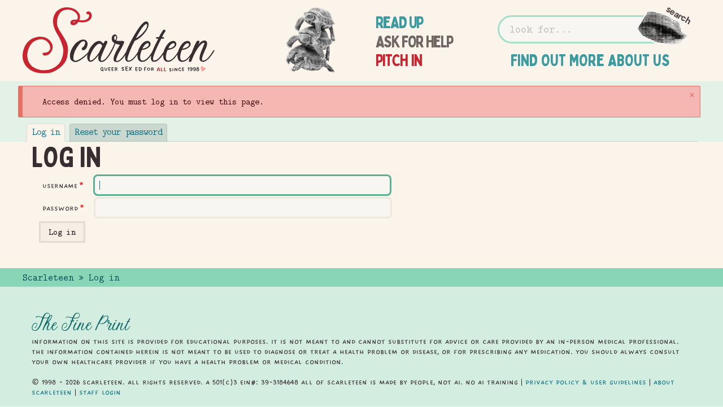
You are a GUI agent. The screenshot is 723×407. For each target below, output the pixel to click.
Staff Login (100, 392)
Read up (399, 22)
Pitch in (399, 60)
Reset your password (118, 132)
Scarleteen (48, 278)
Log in (46, 132)
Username (59, 186)
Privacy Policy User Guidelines (585, 382)
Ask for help (414, 41)
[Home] (119, 40)
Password (60, 208)
